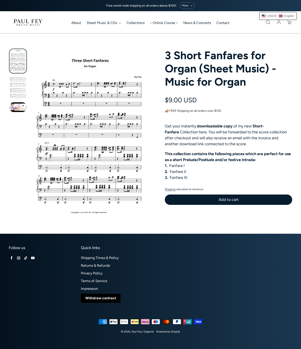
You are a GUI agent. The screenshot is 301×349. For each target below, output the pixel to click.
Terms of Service (94, 281)
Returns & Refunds (95, 265)
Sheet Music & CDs (102, 23)
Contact (222, 23)
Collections (135, 23)
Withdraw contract (100, 298)
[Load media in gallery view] (18, 61)
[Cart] (289, 22)
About (76, 23)
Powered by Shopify (168, 331)
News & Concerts (197, 23)
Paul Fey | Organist (143, 331)
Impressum (89, 289)
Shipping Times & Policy (100, 258)
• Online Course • (164, 23)
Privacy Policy (91, 273)
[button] (278, 16)
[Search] (268, 22)
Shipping (170, 189)
